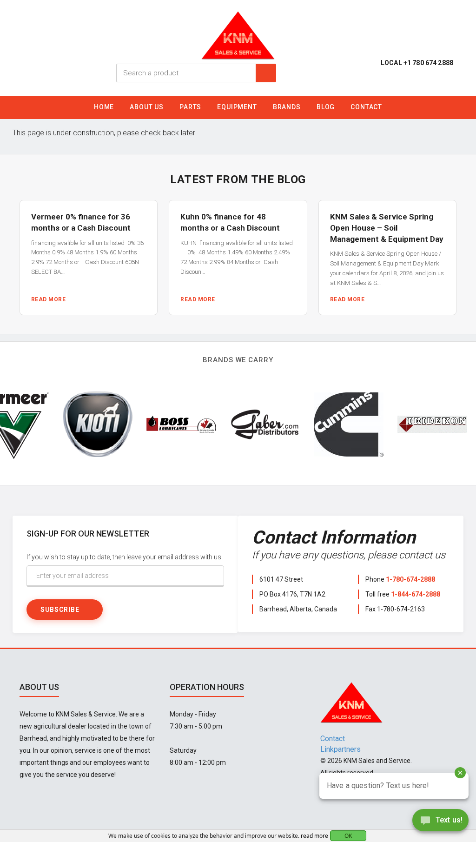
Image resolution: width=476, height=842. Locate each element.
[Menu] (461, 109)
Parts (190, 107)
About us (147, 107)
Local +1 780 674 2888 (417, 63)
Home (104, 107)
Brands (287, 107)
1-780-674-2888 (410, 579)
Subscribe (59, 609)
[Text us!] (440, 822)
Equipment (237, 107)
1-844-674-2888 (415, 594)
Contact (366, 107)
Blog (326, 107)
